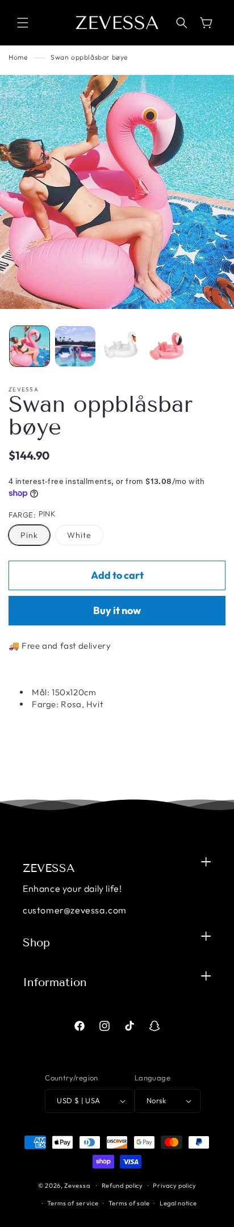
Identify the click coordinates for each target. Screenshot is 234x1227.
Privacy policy (174, 1186)
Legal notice (178, 1203)
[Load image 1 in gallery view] (29, 346)
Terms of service (72, 1203)
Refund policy (122, 1186)
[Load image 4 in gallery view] (121, 346)
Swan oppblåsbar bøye (89, 57)
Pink (29, 535)
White (79, 535)
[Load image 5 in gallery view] (166, 346)
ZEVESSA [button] (49, 868)
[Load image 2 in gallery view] (75, 346)
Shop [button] (36, 942)
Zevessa (77, 1186)
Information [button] (55, 982)
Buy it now (117, 610)
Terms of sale (128, 1203)
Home (18, 57)
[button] (22, 22)
